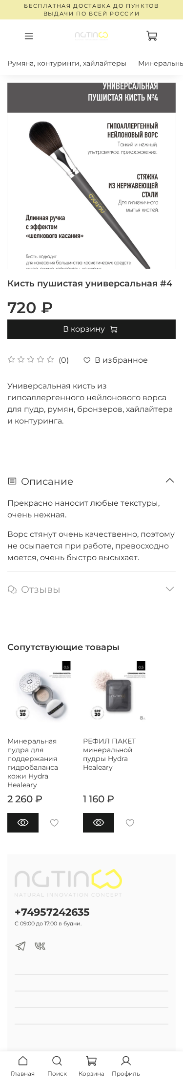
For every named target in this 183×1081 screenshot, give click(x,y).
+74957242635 (52, 912)
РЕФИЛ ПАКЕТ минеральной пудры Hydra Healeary (109, 754)
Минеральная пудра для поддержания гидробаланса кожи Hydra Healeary (32, 763)
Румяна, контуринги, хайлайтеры (66, 63)
